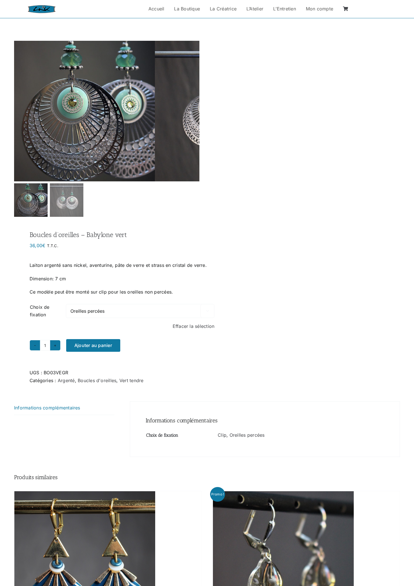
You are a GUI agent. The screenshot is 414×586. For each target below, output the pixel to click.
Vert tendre (131, 380)
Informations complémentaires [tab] (47, 408)
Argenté (66, 380)
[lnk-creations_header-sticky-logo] (42, 7)
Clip (222, 435)
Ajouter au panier (93, 345)
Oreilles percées (247, 435)
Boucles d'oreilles (97, 380)
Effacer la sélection (194, 326)
